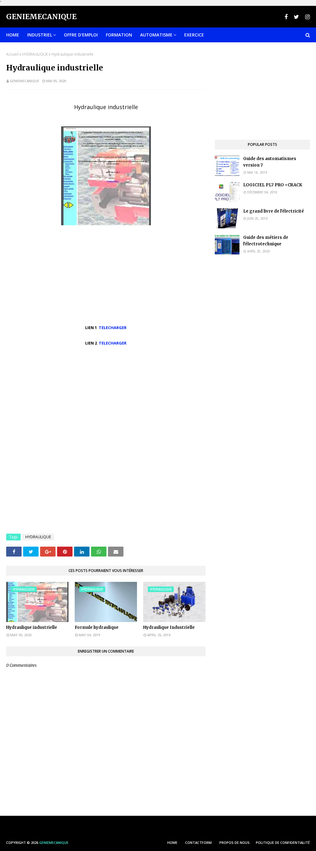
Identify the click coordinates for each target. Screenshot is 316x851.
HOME (172, 842)
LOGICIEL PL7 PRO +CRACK (272, 185)
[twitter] (296, 17)
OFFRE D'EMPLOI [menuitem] (81, 35)
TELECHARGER (113, 327)
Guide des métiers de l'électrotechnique (265, 241)
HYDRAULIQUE (35, 54)
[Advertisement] (106, 397)
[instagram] (307, 17)
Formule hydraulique (96, 627)
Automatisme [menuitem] (156, 35)
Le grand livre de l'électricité (273, 211)
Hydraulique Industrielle (169, 627)
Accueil (12, 54)
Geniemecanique (41, 16)
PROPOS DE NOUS (234, 842)
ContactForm (198, 842)
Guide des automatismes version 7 (269, 162)
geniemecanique (24, 80)
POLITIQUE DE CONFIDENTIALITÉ (283, 842)
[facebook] (286, 17)
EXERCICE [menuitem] (194, 35)
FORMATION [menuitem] (119, 35)
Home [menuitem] (12, 35)
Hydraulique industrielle (31, 627)
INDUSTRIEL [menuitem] (39, 35)
